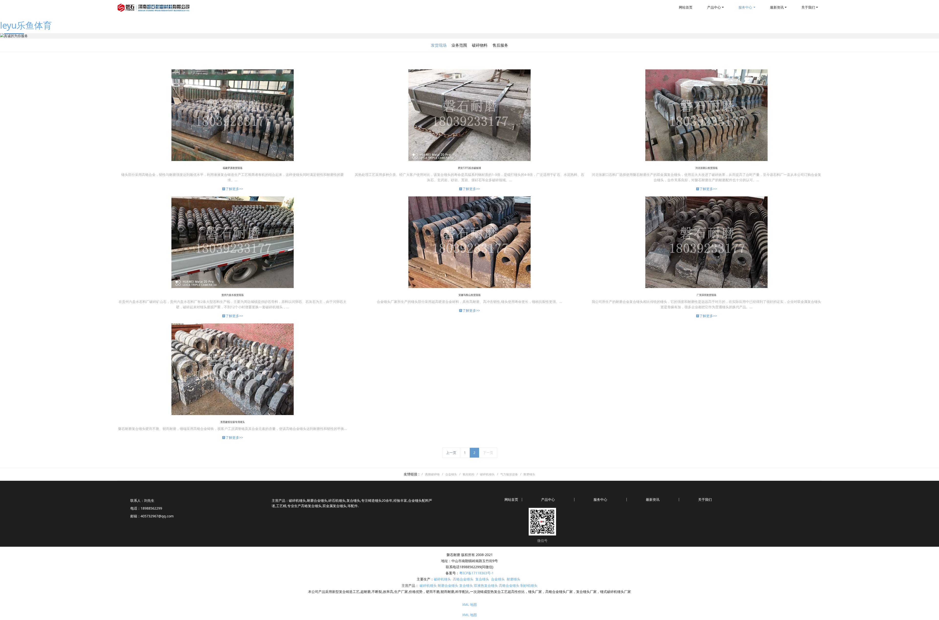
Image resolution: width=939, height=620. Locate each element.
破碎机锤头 (442, 579)
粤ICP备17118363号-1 (476, 573)
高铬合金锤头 (463, 579)
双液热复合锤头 (486, 585)
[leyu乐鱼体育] (153, 7)
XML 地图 (469, 604)
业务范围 (459, 45)
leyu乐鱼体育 (26, 25)
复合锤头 (482, 579)
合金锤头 (498, 579)
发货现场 (439, 45)
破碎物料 (480, 45)
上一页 (451, 452)
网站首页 (686, 7)
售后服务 (500, 45)
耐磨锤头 (513, 579)
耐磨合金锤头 (448, 585)
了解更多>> (234, 188)
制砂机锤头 (528, 585)
